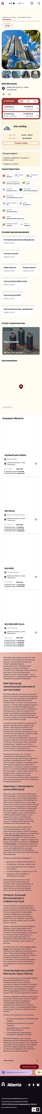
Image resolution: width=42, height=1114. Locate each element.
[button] (21, 386)
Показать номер (21, 143)
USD (21, 101)
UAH (28, 101)
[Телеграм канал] (10, 3)
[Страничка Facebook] (11, 3)
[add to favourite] (32, 3)
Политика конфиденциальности (15, 1098)
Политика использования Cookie (15, 1101)
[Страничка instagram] (38, 1086)
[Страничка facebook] (33, 1086)
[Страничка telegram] (29, 1086)
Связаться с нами (29, 1067)
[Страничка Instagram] (13, 3)
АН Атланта (14, 991)
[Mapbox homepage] (7, 407)
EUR (35, 101)
